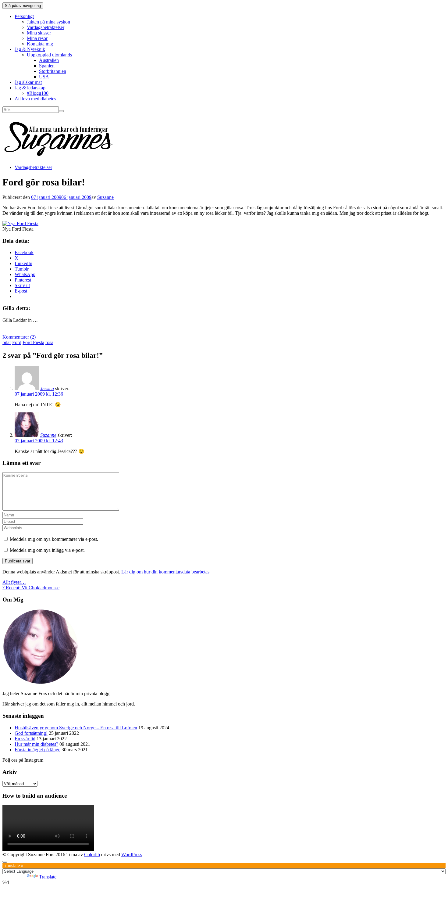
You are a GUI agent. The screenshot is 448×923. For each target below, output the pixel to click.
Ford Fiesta (33, 342)
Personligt (24, 16)
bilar (6, 342)
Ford (16, 342)
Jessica (47, 388)
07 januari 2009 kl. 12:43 (39, 440)
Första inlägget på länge (37, 749)
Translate (47, 876)
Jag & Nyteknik (30, 49)
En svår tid (25, 738)
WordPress (131, 854)
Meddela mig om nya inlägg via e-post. (47, 550)
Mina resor (37, 38)
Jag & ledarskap (30, 87)
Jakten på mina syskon (48, 21)
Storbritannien (52, 71)
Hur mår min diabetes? (36, 744)
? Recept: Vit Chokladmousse (30, 587)
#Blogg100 (37, 93)
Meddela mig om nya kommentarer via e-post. (54, 539)
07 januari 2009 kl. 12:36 (39, 394)
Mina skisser (39, 32)
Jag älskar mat (28, 82)
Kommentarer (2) (19, 336)
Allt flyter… (14, 582)
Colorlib (92, 854)
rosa (49, 342)
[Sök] (61, 111)
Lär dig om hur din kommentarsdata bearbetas (165, 571)
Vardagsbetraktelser (45, 27)
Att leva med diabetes (35, 98)
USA (44, 76)
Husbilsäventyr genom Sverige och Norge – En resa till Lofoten (76, 727)
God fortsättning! (31, 733)
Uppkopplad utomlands (49, 54)
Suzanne (105, 197)
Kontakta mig (40, 43)
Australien (49, 60)
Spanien (47, 65)
